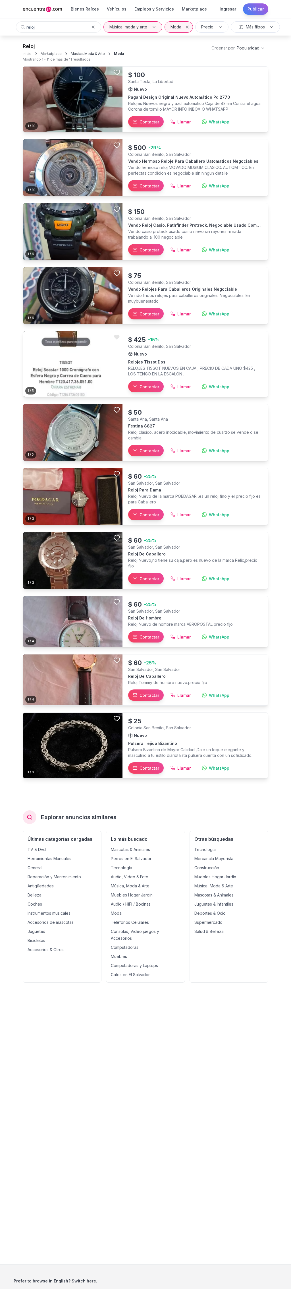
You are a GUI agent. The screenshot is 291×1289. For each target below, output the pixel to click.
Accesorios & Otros (46, 949)
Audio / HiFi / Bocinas (131, 904)
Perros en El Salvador (131, 858)
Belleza (34, 895)
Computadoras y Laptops (134, 965)
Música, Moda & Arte (88, 53)
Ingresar (228, 9)
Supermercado (208, 922)
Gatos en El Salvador (130, 974)
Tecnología (121, 867)
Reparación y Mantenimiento (54, 876)
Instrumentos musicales (49, 913)
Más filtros (255, 26)
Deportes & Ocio (210, 913)
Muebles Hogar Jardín (132, 895)
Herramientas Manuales (49, 858)
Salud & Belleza (209, 931)
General (35, 867)
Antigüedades (41, 885)
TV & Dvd (37, 849)
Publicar (256, 9)
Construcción (206, 867)
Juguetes (36, 931)
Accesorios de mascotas (51, 922)
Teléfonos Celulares (130, 922)
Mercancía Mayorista (213, 858)
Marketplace (51, 53)
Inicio (27, 53)
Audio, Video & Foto (129, 876)
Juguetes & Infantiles (213, 904)
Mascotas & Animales (130, 849)
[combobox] (238, 48)
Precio (207, 26)
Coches (35, 904)
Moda (176, 26)
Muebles (119, 956)
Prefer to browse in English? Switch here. (55, 1280)
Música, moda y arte (128, 26)
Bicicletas (36, 940)
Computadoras (124, 947)
